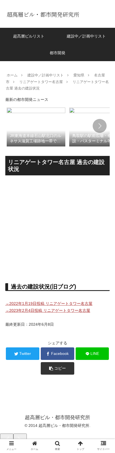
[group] (36, 126)
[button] (100, 126)
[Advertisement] (57, 227)
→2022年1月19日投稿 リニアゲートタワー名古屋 (48, 303)
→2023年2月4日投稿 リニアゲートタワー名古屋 (47, 310)
